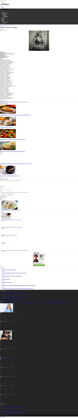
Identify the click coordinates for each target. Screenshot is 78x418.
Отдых (2, 18)
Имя (1, 187)
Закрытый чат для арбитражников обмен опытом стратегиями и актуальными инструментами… (15, 250)
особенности (25, 302)
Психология (3, 19)
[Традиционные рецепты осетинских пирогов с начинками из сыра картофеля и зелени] (8, 113)
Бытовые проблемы (6, 13)
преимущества (39, 302)
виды (0, 302)
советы (70, 302)
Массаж (4, 17)
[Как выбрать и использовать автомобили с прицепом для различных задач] (6, 394)
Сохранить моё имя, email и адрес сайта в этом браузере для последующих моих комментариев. (14, 192)
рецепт (64, 302)
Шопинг (3, 20)
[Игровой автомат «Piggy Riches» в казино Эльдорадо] (7, 385)
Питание (3, 25)
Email (1, 189)
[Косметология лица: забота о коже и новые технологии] (6, 234)
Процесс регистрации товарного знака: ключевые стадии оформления (11, 219)
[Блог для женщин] (4, 5)
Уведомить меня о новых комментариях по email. (8, 193)
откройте (30, 302)
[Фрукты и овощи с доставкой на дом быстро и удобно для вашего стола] (8, 137)
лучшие (19, 302)
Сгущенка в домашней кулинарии (6, 127)
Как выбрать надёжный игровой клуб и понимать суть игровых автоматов (12, 227)
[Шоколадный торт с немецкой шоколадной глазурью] (8, 174)
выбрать (7, 302)
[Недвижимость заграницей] (6, 357)
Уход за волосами (5, 16)
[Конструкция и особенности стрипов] (6, 339)
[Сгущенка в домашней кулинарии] (8, 125)
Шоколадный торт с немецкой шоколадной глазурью (9, 175)
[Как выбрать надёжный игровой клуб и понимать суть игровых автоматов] (6, 226)
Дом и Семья (3, 12)
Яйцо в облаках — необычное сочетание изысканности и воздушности (12, 151)
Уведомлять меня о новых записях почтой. (7, 195)
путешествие (53, 302)
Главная (3, 11)
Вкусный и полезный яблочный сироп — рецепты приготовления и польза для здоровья (15, 163)
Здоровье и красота (4, 14)
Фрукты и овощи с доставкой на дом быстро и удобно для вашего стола (12, 139)
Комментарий (2, 186)
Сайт (0, 190)
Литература (4, 22)
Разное (2, 21)
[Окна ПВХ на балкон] (7, 348)
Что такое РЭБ (4, 242)
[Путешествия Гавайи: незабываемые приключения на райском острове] (8, 403)
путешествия (59, 302)
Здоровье (4, 15)
